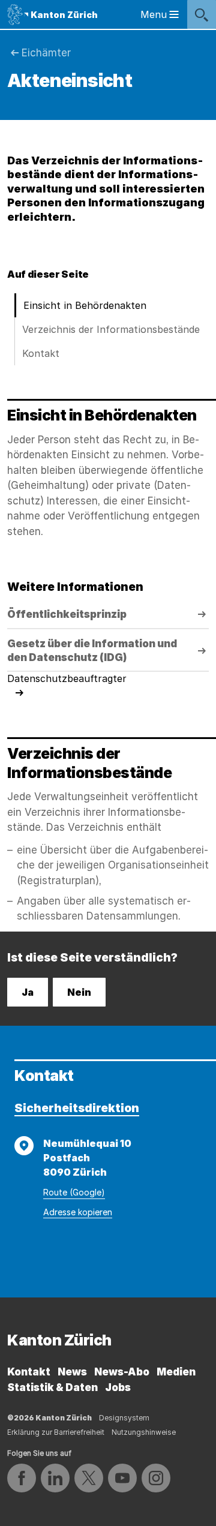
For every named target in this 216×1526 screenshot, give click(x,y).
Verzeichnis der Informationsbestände (111, 329)
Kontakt (40, 353)
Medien (176, 1372)
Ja (28, 992)
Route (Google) (74, 1192)
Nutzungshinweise (144, 1432)
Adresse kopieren (77, 1212)
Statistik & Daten (52, 1387)
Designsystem (124, 1417)
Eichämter (46, 53)
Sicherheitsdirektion (76, 1108)
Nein (79, 992)
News (72, 1372)
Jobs (118, 1387)
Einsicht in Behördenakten (84, 305)
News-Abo (121, 1372)
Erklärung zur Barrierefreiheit (55, 1432)
